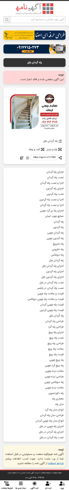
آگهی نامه (28, 477)
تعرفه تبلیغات (57, 472)
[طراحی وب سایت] (34, 52)
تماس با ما (21, 472)
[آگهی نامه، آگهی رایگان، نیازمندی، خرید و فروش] (34, 8)
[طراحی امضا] (34, 38)
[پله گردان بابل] (34, 112)
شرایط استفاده (56, 463)
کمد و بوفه (34, 149)
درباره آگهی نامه (33, 472)
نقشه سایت (12, 472)
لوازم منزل (51, 149)
